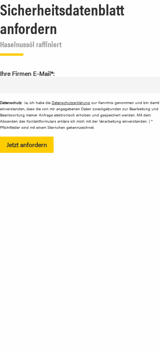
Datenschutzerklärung (71, 102)
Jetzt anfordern (27, 144)
